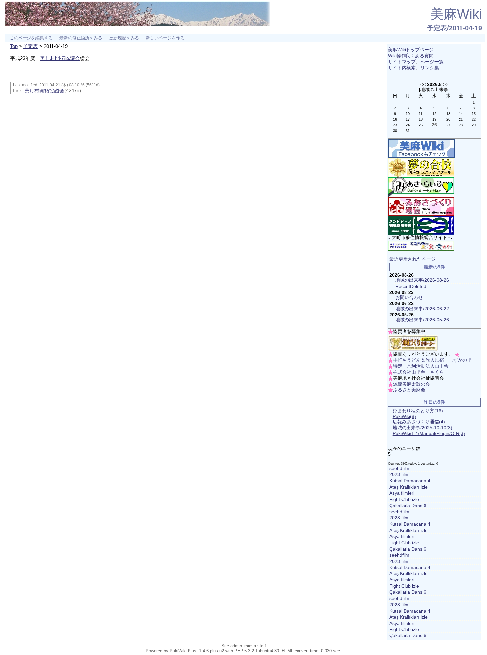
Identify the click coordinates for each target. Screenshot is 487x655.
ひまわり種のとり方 (418, 410)
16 (395, 119)
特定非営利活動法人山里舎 (421, 366)
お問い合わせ (409, 297)
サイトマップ (402, 61)
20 (448, 119)
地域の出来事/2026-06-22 (422, 308)
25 (421, 125)
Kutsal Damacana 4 (409, 480)
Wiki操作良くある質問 (411, 55)
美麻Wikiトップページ (411, 49)
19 (434, 119)
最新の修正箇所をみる (80, 38)
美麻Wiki (456, 14)
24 (408, 125)
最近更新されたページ (412, 259)
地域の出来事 (434, 89)
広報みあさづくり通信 (419, 421)
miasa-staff (255, 645)
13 (448, 114)
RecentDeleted (410, 286)
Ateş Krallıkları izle (408, 487)
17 (408, 119)
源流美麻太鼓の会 (411, 384)
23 (395, 125)
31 (408, 131)
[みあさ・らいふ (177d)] (421, 186)
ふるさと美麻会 (409, 389)
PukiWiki (404, 416)
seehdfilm (399, 468)
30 (395, 131)
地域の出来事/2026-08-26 (422, 280)
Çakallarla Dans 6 (407, 505)
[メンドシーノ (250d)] (421, 225)
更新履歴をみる (124, 38)
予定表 (30, 46)
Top (14, 46)
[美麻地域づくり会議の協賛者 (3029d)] (413, 342)
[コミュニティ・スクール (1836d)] (421, 167)
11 (420, 114)
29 (474, 125)
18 (421, 119)
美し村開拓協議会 (60, 58)
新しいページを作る (165, 38)
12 (434, 114)
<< (423, 84)
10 (408, 114)
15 (474, 114)
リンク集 (429, 67)
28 (461, 125)
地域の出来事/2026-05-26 (422, 319)
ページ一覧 (432, 61)
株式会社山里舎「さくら (418, 372)
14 (461, 114)
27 (448, 125)
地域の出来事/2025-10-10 (422, 427)
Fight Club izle (404, 499)
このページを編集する (31, 38)
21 (461, 119)
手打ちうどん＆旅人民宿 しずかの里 (432, 360)
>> (445, 84)
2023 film (398, 474)
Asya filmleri (401, 493)
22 (474, 119)
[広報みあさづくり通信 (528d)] (421, 206)
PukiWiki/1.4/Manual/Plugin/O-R (429, 433)
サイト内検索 (402, 67)
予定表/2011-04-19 (454, 27)
